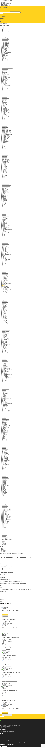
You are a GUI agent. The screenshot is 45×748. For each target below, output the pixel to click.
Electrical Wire (5, 187)
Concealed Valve (5, 137)
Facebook (4, 740)
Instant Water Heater (6, 291)
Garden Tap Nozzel (5, 225)
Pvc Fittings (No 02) (6, 387)
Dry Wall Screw (5, 180)
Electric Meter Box (5, 184)
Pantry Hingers (5, 353)
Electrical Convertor (6, 186)
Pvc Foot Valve (5, 388)
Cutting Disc (4, 156)
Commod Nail (4, 133)
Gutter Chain (4, 271)
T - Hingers (4, 470)
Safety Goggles (5, 415)
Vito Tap (3, 500)
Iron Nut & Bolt (5, 295)
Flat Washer (4, 207)
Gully (3, 267)
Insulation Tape (5, 292)
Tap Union (4, 471)
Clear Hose (4, 128)
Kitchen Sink (4, 306)
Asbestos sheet (5, 55)
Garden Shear (4, 223)
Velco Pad (4, 498)
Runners (3, 409)
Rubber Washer (5, 408)
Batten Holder (4, 70)
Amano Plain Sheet (5, 47)
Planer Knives (5, 361)
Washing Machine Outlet (6, 509)
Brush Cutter (4, 97)
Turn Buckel (4, 492)
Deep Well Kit (4, 158)
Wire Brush (4, 532)
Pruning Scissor (5, 380)
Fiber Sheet (4, 200)
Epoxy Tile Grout (5, 189)
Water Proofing (5, 515)
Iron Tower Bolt (5, 297)
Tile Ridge (4, 483)
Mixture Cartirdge (5, 333)
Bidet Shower (4, 76)
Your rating (2, 591)
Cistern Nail (4, 125)
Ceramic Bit (4, 115)
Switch (3, 468)
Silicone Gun (4, 434)
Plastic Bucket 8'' (3, 560)
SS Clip (3, 455)
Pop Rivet (4, 372)
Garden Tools (4, 226)
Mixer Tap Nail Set (5, 331)
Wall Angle (4, 501)
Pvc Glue (4, 390)
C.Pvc (3, 101)
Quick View (10, 615)
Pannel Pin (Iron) (5, 351)
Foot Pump (4, 214)
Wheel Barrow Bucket (6, 529)
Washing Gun (4, 507)
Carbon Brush (4, 108)
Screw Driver (4, 424)
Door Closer (4, 167)
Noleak (3, 337)
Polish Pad (4, 367)
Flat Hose (4, 206)
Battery (3, 71)
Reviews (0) (4, 569)
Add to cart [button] (7, 612)
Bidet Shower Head (6, 77)
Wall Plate (4, 503)
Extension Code (5, 191)
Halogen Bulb (4, 275)
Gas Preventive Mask (6, 232)
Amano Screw (4, 48)
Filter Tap (4, 202)
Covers (3, 143)
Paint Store (4, 543)
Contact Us (4, 544)
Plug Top (4, 364)
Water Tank (4, 520)
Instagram (8, 740)
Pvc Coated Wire (5, 383)
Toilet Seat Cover (5, 485)
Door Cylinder (4, 168)
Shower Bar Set (5, 430)
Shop (3, 542)
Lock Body (4, 317)
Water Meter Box (5, 514)
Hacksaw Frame (5, 274)
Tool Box (4, 486)
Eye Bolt (3, 193)
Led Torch (4, 312)
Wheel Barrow (5, 528)
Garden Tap (4, 224)
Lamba (3, 308)
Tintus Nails (4, 484)
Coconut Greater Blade (6, 130)
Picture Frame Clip (5, 358)
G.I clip (3, 221)
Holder (3, 281)
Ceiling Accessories (6, 112)
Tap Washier (4, 472)
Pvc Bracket (4, 382)
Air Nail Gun (4, 34)
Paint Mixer (4, 348)
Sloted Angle (4, 439)
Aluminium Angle (5, 38)
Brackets (4, 84)
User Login (2, 18)
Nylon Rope (4, 341)
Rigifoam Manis (5, 402)
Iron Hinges (4, 294)
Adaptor (3, 29)
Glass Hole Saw (5, 252)
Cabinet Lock (4, 102)
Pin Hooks (4, 359)
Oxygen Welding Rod (6, 344)
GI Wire (3, 245)
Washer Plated (5, 506)
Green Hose (4, 264)
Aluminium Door (5, 40)
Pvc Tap (3, 394)
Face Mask (4, 194)
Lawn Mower (4, 310)
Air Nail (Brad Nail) (5, 33)
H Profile (4, 272)
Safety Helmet (5, 416)
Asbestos (4, 54)
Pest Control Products (6, 357)
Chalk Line (4, 117)
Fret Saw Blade (5, 218)
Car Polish (4, 107)
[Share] (39, 1)
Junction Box (4, 304)
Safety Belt (4, 413)
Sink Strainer (4, 436)
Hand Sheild (4, 278)
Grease (3, 262)
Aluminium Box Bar (5, 39)
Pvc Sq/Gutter (5, 393)
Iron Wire (4, 299)
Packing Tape (4, 345)
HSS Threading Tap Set (6, 289)
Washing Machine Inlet (6, 508)
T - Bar (3, 469)
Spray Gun (4, 448)
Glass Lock (4, 253)
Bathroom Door (5, 69)
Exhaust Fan (4, 190)
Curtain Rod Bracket (6, 153)
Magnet (3, 319)
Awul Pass (4, 56)
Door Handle (4, 169)
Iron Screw (4, 296)
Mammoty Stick (5, 322)
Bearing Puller (5, 72)
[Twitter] (3, 718)
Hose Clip (4, 284)
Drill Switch (4, 178)
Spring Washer (5, 452)
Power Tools (4, 375)
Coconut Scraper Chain (6, 132)
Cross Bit (4, 145)
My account (12, 731)
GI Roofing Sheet (5, 244)
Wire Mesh (4, 533)
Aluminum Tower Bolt (6, 46)
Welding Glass (5, 523)
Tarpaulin (4, 474)
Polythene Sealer (5, 371)
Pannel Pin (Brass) (5, 350)
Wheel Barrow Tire (5, 530)
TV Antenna (4, 493)
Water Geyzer (4, 511)
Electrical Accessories (6, 3)
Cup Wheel (4, 149)
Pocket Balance (5, 366)
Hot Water (4, 285)
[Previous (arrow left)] (2, 374)
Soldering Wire (5, 441)
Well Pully (4, 527)
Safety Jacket (5, 417)
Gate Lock (4, 237)
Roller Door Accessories (7, 403)
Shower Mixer (5, 432)
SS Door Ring (4, 456)
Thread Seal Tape (5, 478)
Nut (3, 340)
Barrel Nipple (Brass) (6, 59)
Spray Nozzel (4, 450)
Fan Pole (4, 198)
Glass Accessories (5, 247)
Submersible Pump (6, 464)
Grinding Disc (4, 266)
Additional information (6, 568)
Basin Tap (4, 65)
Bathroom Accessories (6, 5)
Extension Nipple (5, 192)
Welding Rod (4, 526)
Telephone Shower (5, 475)
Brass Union (4, 95)
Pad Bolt (3, 346)
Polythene (4, 370)
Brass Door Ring (5, 86)
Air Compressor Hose (6, 31)
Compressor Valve (5, 135)
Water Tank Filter (5, 521)
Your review (2, 599)
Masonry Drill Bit (5, 324)
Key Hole (4, 305)
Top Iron (3, 487)
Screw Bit (4, 423)
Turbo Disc (4, 491)
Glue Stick (4, 258)
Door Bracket (4, 166)
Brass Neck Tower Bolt (6, 90)
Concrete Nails (5, 138)
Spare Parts (4, 442)
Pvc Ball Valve (5, 381)
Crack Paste (4, 144)
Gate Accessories (5, 234)
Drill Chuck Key (5, 177)
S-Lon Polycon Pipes (6, 411)
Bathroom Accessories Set (7, 68)
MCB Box (4, 325)
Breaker (3, 96)
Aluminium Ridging (5, 45)
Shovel (3, 429)
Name (1, 585)
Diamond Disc (5, 161)
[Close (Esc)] (41, 1)
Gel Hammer (4, 241)
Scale (3, 421)
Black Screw (4, 80)
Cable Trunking (5, 104)
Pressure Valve (5, 378)
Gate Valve (4, 238)
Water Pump (4, 518)
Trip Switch (4, 488)
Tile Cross (4, 481)
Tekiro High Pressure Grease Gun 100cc (14, 560)
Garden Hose (4, 222)
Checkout (4, 16)
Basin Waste (4, 66)
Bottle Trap (4, 82)
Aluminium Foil (5, 41)
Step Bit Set (4, 462)
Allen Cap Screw (5, 36)
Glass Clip (4, 250)
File (3, 201)
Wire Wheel (4, 535)
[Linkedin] (4, 718)
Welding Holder (5, 524)
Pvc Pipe (4, 391)
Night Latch (4, 336)
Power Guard (4, 373)
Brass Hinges (4, 89)
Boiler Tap (4, 81)
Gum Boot (4, 270)
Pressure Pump (5, 376)
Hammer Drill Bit (5, 276)
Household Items (5, 287)
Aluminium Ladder (5, 43)
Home (3, 541)
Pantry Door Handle (6, 352)
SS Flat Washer (5, 457)
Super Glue (4, 466)
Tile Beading (4, 479)
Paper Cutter (4, 354)
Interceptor (4, 293)
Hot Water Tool (5, 286)
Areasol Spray (5, 53)
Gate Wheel (4, 240)
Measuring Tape (5, 328)
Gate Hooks (4, 236)
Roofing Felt (4, 404)
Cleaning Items (5, 127)
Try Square (4, 490)
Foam (3, 213)
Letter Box (4, 314)
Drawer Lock (4, 174)
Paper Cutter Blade (5, 355)
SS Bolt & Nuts (5, 453)
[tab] (23, 568)
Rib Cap (3, 400)
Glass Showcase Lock (6, 254)
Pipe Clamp (4, 360)
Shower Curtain (5, 431)
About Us (8, 735)
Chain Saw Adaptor (5, 116)
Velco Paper (4, 499)
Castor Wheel (4, 111)
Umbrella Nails (5, 495)
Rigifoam (4, 401)
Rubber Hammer (5, 407)
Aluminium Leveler (5, 44)
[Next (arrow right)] (43, 374)
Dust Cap (4, 183)
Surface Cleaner (5, 467)
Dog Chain (4, 164)
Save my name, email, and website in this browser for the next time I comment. (16, 589)
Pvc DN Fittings (5, 384)
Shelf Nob (4, 428)
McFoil (3, 326)
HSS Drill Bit (4, 288)
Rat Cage (4, 397)
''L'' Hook (3, 27)
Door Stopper (4, 171)
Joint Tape (4, 303)
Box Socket (4, 83)
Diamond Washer (5, 162)
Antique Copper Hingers (6, 52)
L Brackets (4, 307)
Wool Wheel (4, 538)
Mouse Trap (4, 335)
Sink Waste (4, 438)
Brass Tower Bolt (5, 94)
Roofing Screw (5, 405)
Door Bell (4, 165)
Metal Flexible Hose (6, 330)
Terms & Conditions (14, 735)
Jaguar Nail (4, 300)
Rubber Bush (4, 406)
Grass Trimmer (5, 260)
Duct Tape (4, 182)
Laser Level (4, 309)
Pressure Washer (5, 379)
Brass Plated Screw (6, 91)
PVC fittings (4, 4)
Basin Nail (4, 63)
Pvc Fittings (4, 386)
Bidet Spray (4, 78)
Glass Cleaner (5, 249)
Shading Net (4, 426)
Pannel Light (4, 349)
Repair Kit (4, 399)
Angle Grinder (4, 50)
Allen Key (4, 37)
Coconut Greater (5, 129)
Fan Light (4, 197)
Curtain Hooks (5, 150)
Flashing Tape (5, 205)
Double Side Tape (5, 173)
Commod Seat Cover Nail (7, 134)
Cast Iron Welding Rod (6, 110)
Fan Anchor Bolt (5, 195)
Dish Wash (4, 163)
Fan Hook (4, 196)
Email (1, 587)
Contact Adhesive (5, 141)
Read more (8, 639)
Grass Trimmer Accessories (7, 261)
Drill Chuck (4, 176)
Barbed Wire (4, 58)
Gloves (3, 255)
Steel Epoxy (4, 461)
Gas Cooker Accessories (7, 229)
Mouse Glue (4, 334)
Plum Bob (4, 365)
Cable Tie (4, 103)
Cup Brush (4, 147)
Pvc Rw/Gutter (5, 392)
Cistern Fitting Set (5, 122)
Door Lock (4, 170)
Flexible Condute (5, 208)
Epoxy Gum (4, 188)
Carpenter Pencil (5, 109)
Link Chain (4, 315)
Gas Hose (4, 230)
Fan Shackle (4, 199)
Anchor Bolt (4, 49)
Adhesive (4, 30)
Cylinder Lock (4, 157)
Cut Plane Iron (5, 155)
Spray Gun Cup (5, 449)
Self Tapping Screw (6, 425)
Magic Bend (4, 318)
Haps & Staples (5, 280)
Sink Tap (3, 437)
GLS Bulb (4, 256)
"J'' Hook (3, 28)
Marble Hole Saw (5, 323)
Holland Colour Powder (6, 283)
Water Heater (4, 512)
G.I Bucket (4, 219)
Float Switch (4, 211)
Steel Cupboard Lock (6, 460)
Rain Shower (4, 396)
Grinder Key (4, 265)
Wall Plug (4, 504)
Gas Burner (4, 228)
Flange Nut (4, 203)
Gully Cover (4, 268)
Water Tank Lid (5, 522)
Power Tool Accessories (7, 374)
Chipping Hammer (5, 119)
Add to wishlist (2, 565)
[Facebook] (2, 718)
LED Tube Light (5, 313)
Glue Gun (4, 257)
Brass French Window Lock (7, 88)
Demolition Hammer (6, 160)
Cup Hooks (4, 148)
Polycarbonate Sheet (6, 368)
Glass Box (4, 248)
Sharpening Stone (5, 427)
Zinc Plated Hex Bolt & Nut (7, 539)
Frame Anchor (4, 217)
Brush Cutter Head (5, 98)
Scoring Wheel (5, 422)
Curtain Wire (4, 154)
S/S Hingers (4, 412)
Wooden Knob (5, 537)
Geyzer (3, 242)
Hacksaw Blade (5, 273)
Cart (5, 731)
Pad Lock (4, 347)
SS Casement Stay (5, 454)
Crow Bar (4, 146)
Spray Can (4, 447)
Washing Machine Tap (6, 510)
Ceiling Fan (4, 113)
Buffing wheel (4, 99)
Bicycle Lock (4, 75)
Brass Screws (5, 92)
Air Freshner (4, 32)
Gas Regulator (5, 233)
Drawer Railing (5, 175)
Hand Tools (4, 279)
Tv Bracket (4, 494)
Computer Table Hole (6, 136)
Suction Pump (5, 465)
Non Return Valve (5, 338)
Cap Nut (3, 106)
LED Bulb (4, 311)
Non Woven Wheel (5, 339)
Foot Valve (4, 215)
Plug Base (4, 363)
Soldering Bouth (5, 440)
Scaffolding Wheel (5, 420)
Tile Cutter (4, 482)
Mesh (3, 329)
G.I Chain (3, 220)
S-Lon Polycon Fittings (6, 410)
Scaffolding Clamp (5, 419)
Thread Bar (4, 476)
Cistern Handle (5, 124)
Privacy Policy (21, 735)
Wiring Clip (4, 536)
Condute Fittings (5, 140)
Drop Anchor (4, 179)
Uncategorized (5, 496)
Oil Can (3, 343)
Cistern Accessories (6, 120)
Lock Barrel (4, 316)
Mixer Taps (4, 332)
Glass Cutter (4, 251)
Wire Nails (4, 534)
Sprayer (3, 451)
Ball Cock (4, 57)
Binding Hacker (5, 79)
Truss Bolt (4, 489)
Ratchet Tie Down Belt (6, 398)
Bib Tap (3, 73)
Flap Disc (4, 204)
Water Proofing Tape (6, 517)
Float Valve (4, 212)
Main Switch (4, 320)
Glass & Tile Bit (5, 246)
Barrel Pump (4, 62)
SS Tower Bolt (5, 458)
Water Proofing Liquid (6, 516)
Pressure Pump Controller (7, 377)
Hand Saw (4, 277)
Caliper (3, 105)
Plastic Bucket (5, 362)
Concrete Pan (4, 139)
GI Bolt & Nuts (5, 243)
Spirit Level (4, 443)
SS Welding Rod (5, 459)
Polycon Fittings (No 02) (7, 369)
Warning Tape (4, 505)
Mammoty (4, 321)
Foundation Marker (5, 216)
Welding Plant (5, 525)
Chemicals (4, 118)
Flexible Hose (5, 209)
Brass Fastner (5, 87)
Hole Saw (4, 282)
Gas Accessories (5, 227)
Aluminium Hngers (5, 42)
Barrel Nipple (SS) (5, 61)
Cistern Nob (4, 126)
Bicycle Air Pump (5, 74)
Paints (3, 2)
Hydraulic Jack (5, 290)
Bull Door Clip (4, 100)
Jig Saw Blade (5, 302)
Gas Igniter (4, 231)
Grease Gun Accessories (7, 263)
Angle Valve (4, 51)
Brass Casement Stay (6, 85)
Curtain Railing (5, 151)
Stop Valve (4, 463)
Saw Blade (4, 418)
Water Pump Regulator (6, 519)
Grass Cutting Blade (6, 259)
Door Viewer (4, 172)
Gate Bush (4, 235)
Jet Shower (4, 301)
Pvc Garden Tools (5, 389)
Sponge (3, 445)
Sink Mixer (4, 435)
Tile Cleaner (4, 480)
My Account (4, 15)
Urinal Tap (4, 497)
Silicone (3, 433)
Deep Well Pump (5, 159)
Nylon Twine (4, 342)
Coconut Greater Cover (6, 131)
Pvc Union (4, 395)
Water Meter (4, 513)
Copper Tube (4, 142)
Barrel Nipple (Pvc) (5, 60)
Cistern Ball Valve (5, 121)
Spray (3, 446)
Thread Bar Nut (5, 477)
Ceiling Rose (4, 114)
